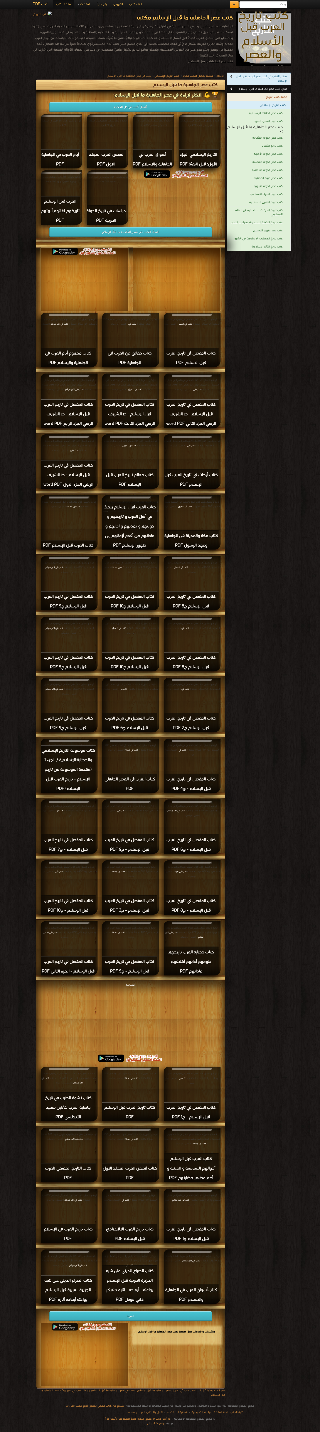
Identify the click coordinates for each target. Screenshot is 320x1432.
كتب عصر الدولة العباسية (267, 162)
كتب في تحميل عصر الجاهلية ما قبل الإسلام (163, 1390)
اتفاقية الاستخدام (176, 1412)
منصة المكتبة (221, 1412)
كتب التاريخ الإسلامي (272, 105)
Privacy (132, 1412)
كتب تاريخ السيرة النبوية (268, 121)
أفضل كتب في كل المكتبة (130, 107)
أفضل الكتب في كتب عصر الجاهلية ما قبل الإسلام (261, 79)
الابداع (220, 75)
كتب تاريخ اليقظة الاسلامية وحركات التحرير (257, 222)
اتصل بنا (157, 1412)
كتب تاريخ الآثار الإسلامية (267, 246)
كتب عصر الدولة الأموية (268, 154)
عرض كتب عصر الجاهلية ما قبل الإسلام (263, 89)
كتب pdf (146, 1412)
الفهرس (118, 4)
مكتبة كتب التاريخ (276, 97)
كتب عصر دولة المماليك (268, 178)
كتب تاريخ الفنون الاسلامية (266, 202)
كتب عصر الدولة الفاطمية (267, 170)
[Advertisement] (131, 1018)
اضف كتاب (135, 4)
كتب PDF (41, 4)
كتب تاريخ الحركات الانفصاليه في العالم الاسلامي (259, 212)
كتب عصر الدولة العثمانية (267, 138)
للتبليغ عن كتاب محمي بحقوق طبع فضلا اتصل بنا (95, 1405)
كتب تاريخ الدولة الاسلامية (266, 194)
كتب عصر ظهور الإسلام (268, 230)
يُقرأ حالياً (102, 4)
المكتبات (84, 4)
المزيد (131, 1316)
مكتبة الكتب (63, 4)
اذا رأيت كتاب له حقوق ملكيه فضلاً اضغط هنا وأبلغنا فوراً (138, 1418)
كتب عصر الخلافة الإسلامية (266, 113)
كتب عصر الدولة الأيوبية (268, 186)
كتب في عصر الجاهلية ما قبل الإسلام (129, 75)
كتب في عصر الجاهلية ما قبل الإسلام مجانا (109, 1390)
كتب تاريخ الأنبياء (272, 146)
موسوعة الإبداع (156, 1423)
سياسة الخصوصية (202, 1412)
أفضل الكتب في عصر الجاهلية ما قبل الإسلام (130, 232)
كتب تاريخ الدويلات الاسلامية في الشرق (258, 238)
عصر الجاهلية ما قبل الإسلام (208, 1390)
